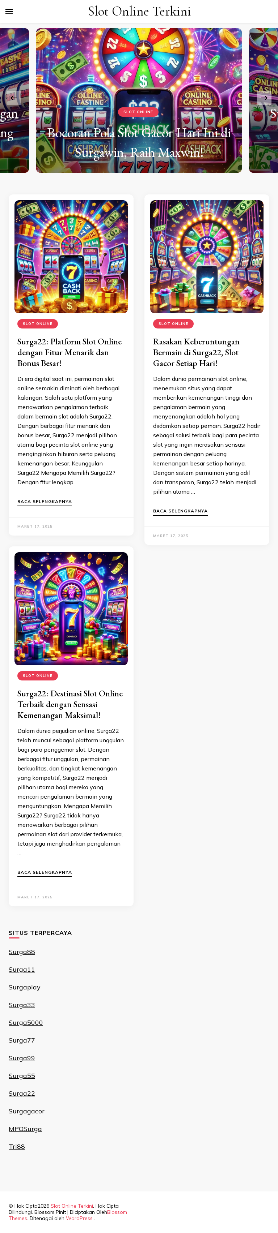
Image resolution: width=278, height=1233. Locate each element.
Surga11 (22, 969)
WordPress (79, 1218)
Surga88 (22, 952)
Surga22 (22, 1093)
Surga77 (22, 1040)
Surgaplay (25, 987)
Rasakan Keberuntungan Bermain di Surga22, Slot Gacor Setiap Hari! (196, 352)
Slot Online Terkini (139, 11)
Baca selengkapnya (44, 501)
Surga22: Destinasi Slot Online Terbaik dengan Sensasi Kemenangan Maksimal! (70, 704)
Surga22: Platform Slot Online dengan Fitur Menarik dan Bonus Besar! (69, 352)
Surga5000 (26, 1022)
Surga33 (22, 1005)
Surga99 (22, 1058)
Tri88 (17, 1146)
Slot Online (138, 111)
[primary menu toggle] (9, 11)
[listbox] (139, 98)
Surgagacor (27, 1111)
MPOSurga (25, 1129)
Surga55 (22, 1075)
